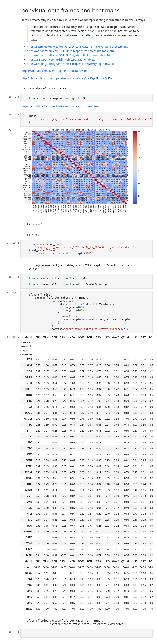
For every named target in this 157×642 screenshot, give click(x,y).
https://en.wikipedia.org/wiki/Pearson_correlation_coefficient (60, 106)
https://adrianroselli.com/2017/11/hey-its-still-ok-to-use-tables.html (70, 55)
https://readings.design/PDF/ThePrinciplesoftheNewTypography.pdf (70, 64)
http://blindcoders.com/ (36, 78)
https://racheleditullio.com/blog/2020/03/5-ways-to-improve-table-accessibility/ (77, 46)
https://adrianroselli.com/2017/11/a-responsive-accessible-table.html (71, 51)
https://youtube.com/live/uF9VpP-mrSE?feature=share (55, 71)
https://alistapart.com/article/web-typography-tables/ (61, 59)
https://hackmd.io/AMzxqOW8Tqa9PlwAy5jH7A (82, 78)
